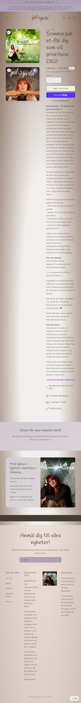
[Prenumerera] (58, 560)
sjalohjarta (36, 696)
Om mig (9, 578)
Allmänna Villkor (9, 595)
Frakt (56, 71)
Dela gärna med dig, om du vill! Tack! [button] (61, 387)
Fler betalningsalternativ (60, 100)
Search (8, 583)
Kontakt (9, 588)
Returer (9, 601)
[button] (6, 17)
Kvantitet (49, 75)
